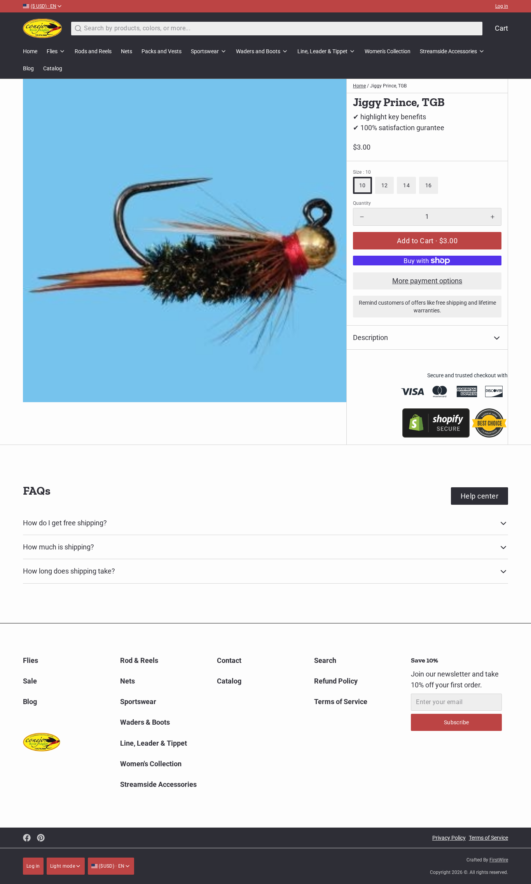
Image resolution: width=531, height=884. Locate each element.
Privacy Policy (449, 838)
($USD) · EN (111, 866)
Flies (52, 51)
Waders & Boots (145, 722)
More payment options (427, 281)
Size (362, 172)
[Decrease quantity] (361, 216)
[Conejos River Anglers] (42, 28)
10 (362, 185)
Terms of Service (340, 701)
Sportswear (205, 51)
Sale (30, 681)
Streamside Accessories (448, 51)
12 (384, 185)
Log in (501, 6)
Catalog (52, 68)
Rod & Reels (139, 660)
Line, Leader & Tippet (322, 51)
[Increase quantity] (492, 216)
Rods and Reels (93, 51)
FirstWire (498, 860)
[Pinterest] (41, 838)
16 (428, 185)
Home (30, 51)
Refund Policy (336, 681)
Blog (28, 68)
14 (406, 185)
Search (325, 660)
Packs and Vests (161, 51)
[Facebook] (27, 838)
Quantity (362, 203)
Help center (479, 496)
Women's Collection (387, 51)
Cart (501, 28)
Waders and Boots (258, 51)
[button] (427, 240)
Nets (126, 51)
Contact (229, 660)
